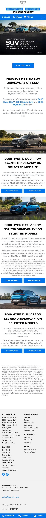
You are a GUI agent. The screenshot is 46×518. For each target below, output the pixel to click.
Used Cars (6, 458)
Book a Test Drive (14, 9)
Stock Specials (8, 465)
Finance (5, 468)
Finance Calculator (10, 470)
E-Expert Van (7, 438)
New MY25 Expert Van (11, 435)
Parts (26, 420)
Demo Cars (6, 455)
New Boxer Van (8, 443)
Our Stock (6, 450)
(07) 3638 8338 (13, 490)
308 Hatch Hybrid (9, 425)
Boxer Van (6, 440)
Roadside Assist (31, 428)
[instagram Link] (7, 474)
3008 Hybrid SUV (24, 102)
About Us (28, 440)
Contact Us (28, 437)
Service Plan (29, 430)
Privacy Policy (30, 449)
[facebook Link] (3, 474)
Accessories (29, 423)
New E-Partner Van (10, 433)
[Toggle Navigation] (42, 17)
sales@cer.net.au (10, 497)
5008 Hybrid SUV (9, 423)
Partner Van (7, 430)
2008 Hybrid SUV (9, 417)
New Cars (6, 452)
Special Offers (8, 460)
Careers (27, 442)
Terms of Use (29, 452)
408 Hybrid (6, 428)
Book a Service (32, 9)
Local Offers (7, 463)
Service (27, 417)
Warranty (28, 425)
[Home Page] (23, 3)
